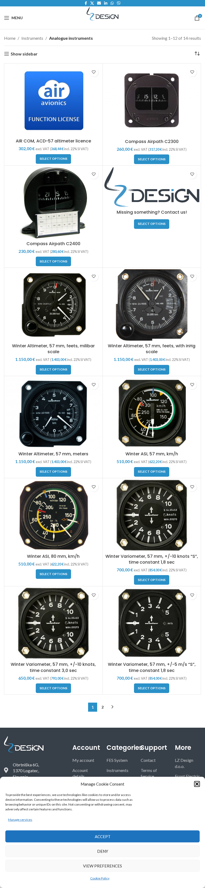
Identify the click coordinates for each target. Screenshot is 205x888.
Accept (103, 836)
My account (83, 760)
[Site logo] (102, 13)
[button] (197, 784)
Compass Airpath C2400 (53, 244)
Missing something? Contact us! (152, 212)
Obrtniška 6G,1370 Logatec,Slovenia (26, 770)
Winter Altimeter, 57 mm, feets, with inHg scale (151, 349)
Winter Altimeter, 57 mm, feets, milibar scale (53, 349)
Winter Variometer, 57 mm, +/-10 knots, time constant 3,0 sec (53, 667)
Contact (148, 760)
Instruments (32, 38)
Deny (102, 851)
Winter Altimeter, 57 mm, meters (53, 454)
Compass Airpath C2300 (152, 141)
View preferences (102, 865)
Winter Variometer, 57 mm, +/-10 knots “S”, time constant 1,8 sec (151, 559)
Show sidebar (24, 53)
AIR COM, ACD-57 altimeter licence (53, 141)
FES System (117, 760)
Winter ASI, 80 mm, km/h (53, 556)
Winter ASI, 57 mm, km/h (151, 454)
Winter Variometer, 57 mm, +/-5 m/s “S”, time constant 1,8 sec (152, 667)
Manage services (20, 820)
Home (9, 38)
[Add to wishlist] (93, 72)
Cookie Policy (99, 878)
